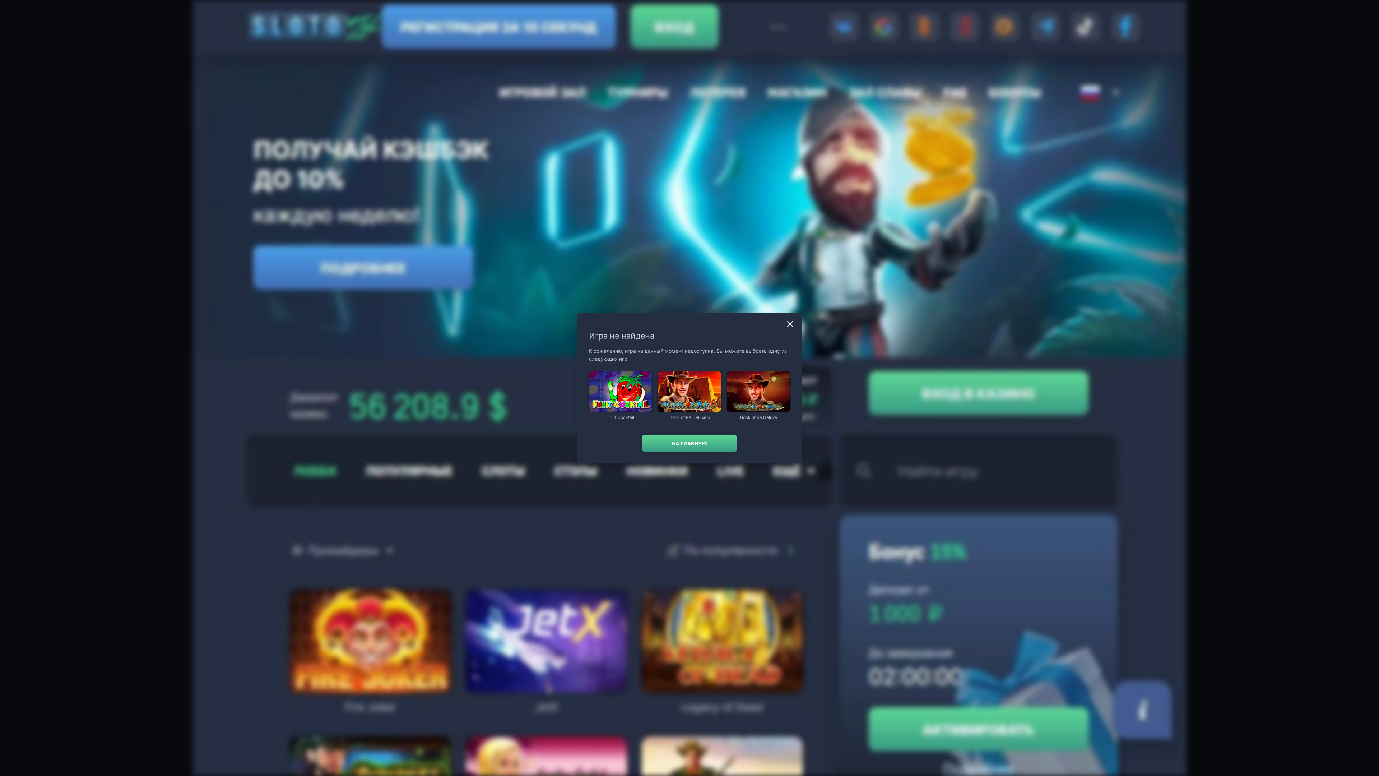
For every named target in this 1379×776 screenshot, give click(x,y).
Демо (600, 372)
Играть (620, 408)
